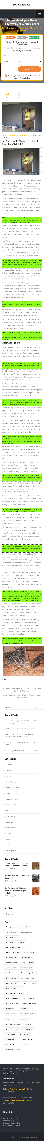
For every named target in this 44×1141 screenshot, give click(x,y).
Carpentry (9, 765)
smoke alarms (11, 1039)
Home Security (11, 805)
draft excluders (11, 963)
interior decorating (12, 998)
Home (5, 1116)
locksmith (5, 137)
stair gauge (10, 1044)
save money (10, 1034)
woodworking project (13, 1050)
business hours (15, 680)
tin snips (22, 1044)
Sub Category (26, 58)
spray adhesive (26, 1039)
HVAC (8, 810)
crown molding (11, 958)
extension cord (26, 968)
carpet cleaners (26, 932)
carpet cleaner (11, 932)
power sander (25, 1019)
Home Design (11, 782)
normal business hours (28, 1014)
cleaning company (12, 952)
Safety (8, 845)
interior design (29, 998)
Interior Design (9, 1121)
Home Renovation (12, 799)
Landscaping (10, 816)
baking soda (10, 927)
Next (29, 69)
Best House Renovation (12, 1118)
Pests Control (11, 828)
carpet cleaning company (15, 942)
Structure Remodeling (11, 1123)
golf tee (32, 973)
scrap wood (24, 1034)
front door (10, 973)
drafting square (27, 963)
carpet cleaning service (14, 947)
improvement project (13, 988)
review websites (12, 1029)
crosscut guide (29, 952)
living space (10, 1009)
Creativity (9, 776)
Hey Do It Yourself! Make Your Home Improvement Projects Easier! (19, 735)
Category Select (6, 58)
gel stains (21, 973)
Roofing (8, 839)
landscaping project (29, 1004)
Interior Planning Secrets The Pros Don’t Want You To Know (22, 722)
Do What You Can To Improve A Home (20, 729)
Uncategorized (11, 850)
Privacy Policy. (25, 78)
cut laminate (25, 958)
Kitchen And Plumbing (11, 1125)
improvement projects (14, 993)
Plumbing (9, 833)
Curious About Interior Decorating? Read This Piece (22, 743)
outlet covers (11, 1019)
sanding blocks (27, 1029)
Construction (10, 770)
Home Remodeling (12, 793)
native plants (11, 1014)
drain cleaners (11, 968)
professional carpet (13, 1024)
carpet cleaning (11, 937)
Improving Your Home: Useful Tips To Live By (22, 750)
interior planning (12, 1004)
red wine (28, 1024)
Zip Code (5, 55)
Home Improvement (13, 788)
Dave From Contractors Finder (18, 135)
